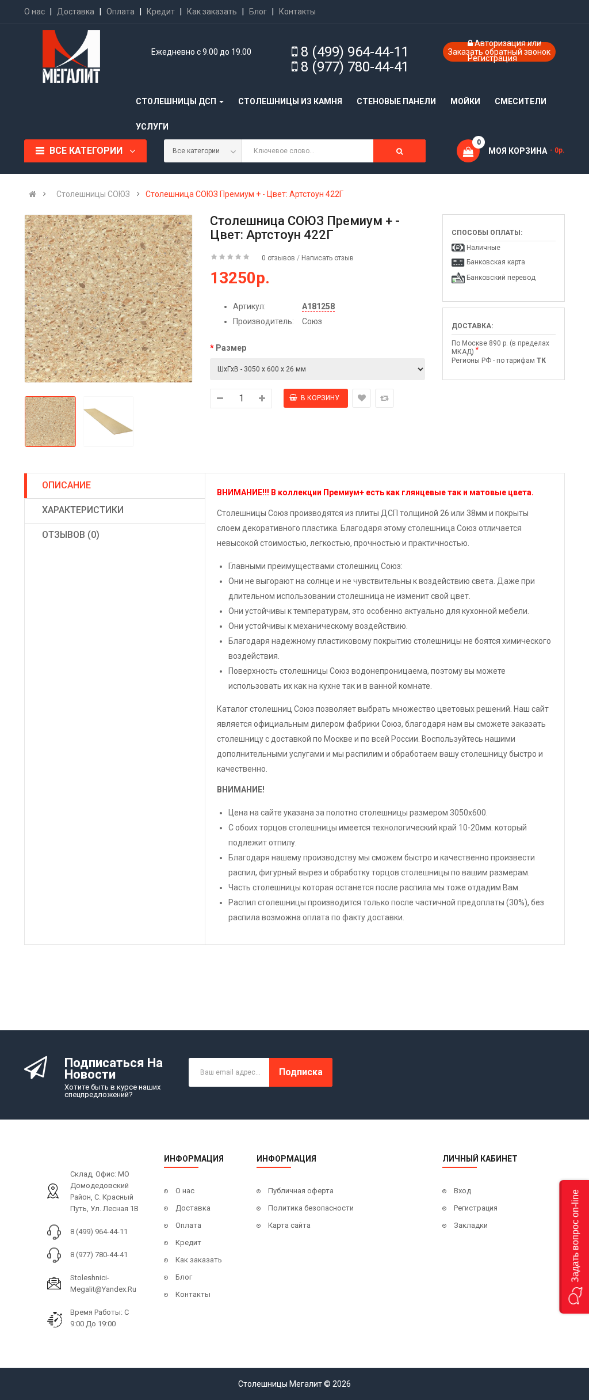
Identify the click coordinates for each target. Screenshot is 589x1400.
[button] (574, 1247)
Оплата (120, 11)
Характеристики (83, 509)
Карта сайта (289, 1225)
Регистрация (492, 58)
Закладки (471, 1225)
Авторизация (501, 43)
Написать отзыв (327, 258)
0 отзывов (278, 258)
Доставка (75, 11)
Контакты (297, 11)
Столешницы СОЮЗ (93, 194)
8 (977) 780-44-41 (355, 67)
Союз (312, 321)
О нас (34, 11)
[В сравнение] (384, 398)
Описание (66, 485)
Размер (231, 347)
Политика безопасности (311, 1208)
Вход (462, 1190)
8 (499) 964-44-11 (355, 52)
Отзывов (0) (71, 534)
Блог (258, 11)
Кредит (161, 11)
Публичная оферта (301, 1190)
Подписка (301, 1072)
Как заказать (212, 11)
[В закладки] (361, 398)
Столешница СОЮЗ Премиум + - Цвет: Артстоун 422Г (244, 194)
